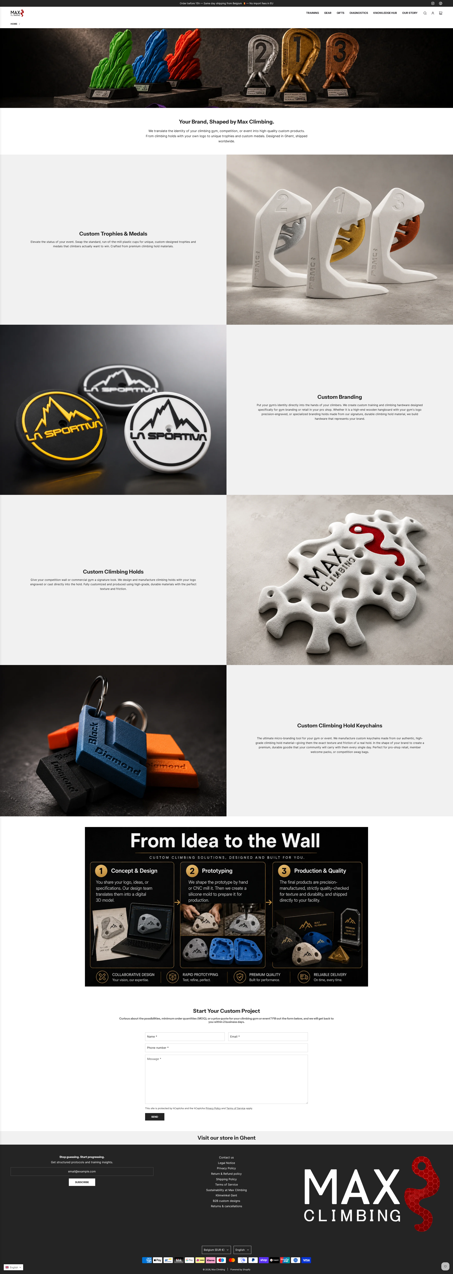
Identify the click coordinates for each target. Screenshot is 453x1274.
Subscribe (82, 1182)
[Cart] (441, 13)
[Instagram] (433, 3)
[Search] (425, 13)
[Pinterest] (441, 3)
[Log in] (433, 13)
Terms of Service (235, 1108)
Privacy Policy (213, 1108)
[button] (13, 1267)
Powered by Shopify (240, 1269)
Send (154, 1116)
